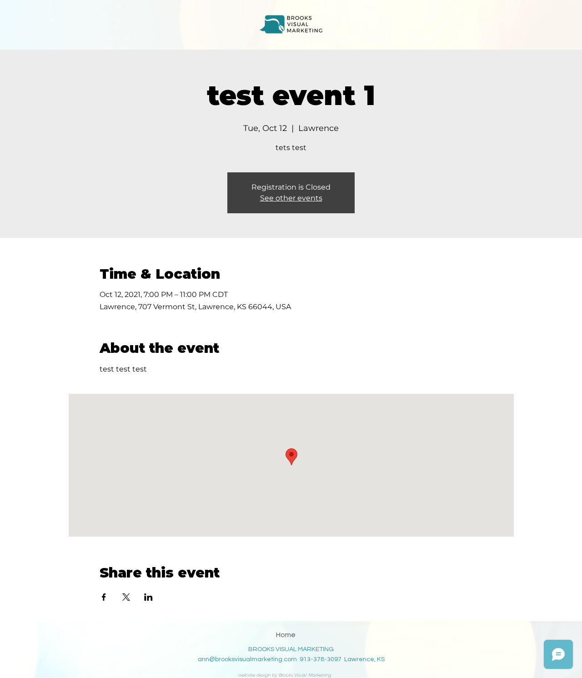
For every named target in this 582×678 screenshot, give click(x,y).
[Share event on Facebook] (104, 597)
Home (286, 634)
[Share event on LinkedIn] (148, 597)
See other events (291, 198)
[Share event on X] (126, 597)
